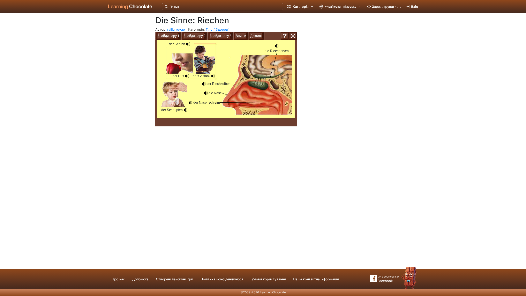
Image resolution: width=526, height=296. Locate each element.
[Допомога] (285, 36)
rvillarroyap (176, 29)
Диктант (256, 36)
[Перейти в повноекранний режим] (293, 36)
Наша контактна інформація (316, 279)
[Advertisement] (126, 81)
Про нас (118, 279)
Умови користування (269, 279)
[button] (204, 84)
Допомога (140, 279)
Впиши (241, 36)
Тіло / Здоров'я (218, 29)
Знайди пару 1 (168, 36)
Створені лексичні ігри (174, 279)
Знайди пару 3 (221, 36)
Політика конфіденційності (222, 279)
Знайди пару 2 (194, 36)
